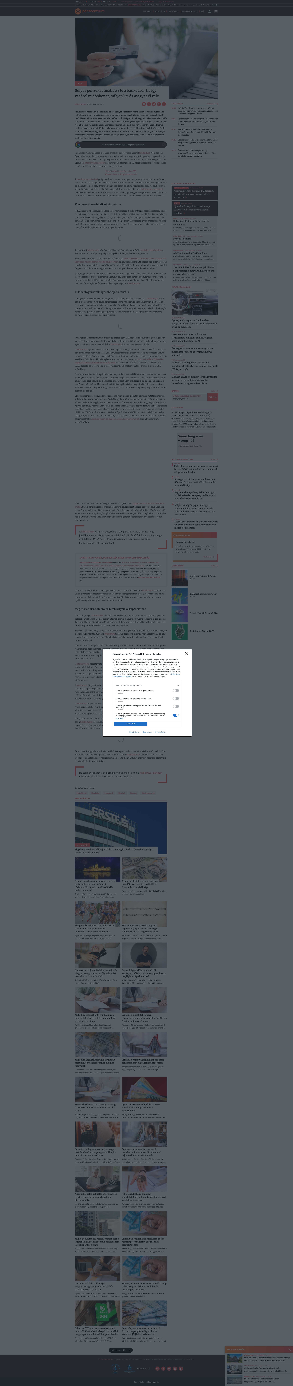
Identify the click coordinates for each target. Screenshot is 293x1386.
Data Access (147, 732)
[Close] (187, 654)
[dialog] (147, 693)
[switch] (176, 690)
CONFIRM (131, 724)
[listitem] (147, 685)
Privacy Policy (160, 732)
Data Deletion (134, 732)
